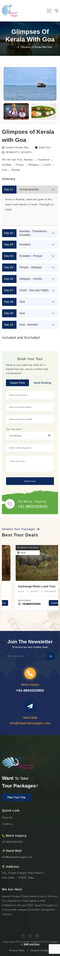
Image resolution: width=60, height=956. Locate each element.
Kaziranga (38, 591)
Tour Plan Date (14, 429)
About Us (7, 817)
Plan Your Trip (16, 797)
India (10, 553)
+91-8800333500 (33, 506)
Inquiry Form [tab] (17, 383)
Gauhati (21, 591)
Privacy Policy (16, 950)
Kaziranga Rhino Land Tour (24, 586)
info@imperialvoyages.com (17, 857)
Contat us (7, 824)
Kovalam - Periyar (23, 255)
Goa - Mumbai (21, 324)
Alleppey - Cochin (23, 278)
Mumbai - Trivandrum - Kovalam (26, 233)
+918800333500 (18, 603)
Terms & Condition (40, 950)
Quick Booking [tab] (42, 383)
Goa (14, 301)
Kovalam (17, 244)
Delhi (8, 591)
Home (11, 47)
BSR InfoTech (32, 944)
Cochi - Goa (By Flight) (26, 290)
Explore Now (45, 603)
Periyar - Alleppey (23, 267)
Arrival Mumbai (21, 189)
